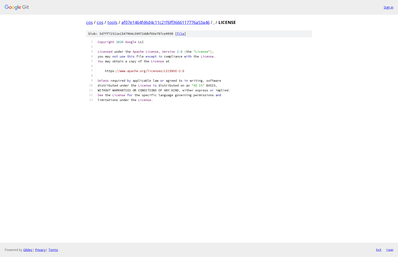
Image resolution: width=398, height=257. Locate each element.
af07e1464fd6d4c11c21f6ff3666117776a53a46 (165, 22)
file (180, 34)
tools (112, 22)
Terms (53, 250)
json (389, 250)
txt (378, 250)
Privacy (40, 250)
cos (89, 22)
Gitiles (27, 250)
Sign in (388, 7)
